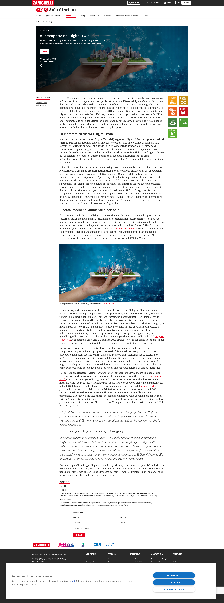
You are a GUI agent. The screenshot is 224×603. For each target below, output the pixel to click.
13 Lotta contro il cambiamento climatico (96, 495)
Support (146, 3)
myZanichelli (133, 3)
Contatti (175, 562)
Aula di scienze (64, 9)
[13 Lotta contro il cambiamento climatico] (172, 122)
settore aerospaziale (103, 505)
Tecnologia (154, 495)
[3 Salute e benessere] (183, 122)
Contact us (154, 3)
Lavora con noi (177, 559)
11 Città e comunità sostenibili (72, 493)
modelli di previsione (68, 505)
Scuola (110, 562)
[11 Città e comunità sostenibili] (172, 100)
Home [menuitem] (38, 15)
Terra (126, 505)
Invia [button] (80, 535)
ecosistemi (104, 502)
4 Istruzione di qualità (69, 495)
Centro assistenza (157, 562)
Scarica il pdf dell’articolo (41, 104)
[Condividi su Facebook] (65, 486)
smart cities (118, 505)
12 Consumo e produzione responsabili (102, 493)
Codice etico (133, 559)
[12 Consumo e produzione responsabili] (183, 100)
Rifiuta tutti (174, 582)
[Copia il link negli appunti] (61, 486)
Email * (123, 518)
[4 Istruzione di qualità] (183, 111)
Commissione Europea (121, 228)
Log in (186, 3)
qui (73, 581)
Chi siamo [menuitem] (107, 15)
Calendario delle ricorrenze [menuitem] (126, 15)
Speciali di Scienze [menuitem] (52, 15)
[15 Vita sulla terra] (172, 133)
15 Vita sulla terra (141, 495)
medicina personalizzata (120, 502)
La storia (89, 559)
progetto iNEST (149, 385)
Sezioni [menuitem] (92, 15)
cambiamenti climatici (80, 502)
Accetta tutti (174, 575)
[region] (111, 581)
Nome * (76, 518)
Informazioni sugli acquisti (159, 559)
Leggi (44, 52)
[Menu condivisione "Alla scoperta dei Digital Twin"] (41, 65)
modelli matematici (86, 505)
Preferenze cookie (174, 589)
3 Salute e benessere (123, 495)
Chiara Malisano (48, 61)
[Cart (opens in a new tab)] (178, 3)
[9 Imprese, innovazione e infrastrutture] (172, 111)
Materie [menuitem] (69, 15)
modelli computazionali (141, 502)
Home (110, 559)
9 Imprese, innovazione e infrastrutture (136, 493)
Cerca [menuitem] (146, 15)
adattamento (65, 502)
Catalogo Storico (91, 562)
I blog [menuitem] (82, 15)
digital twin (95, 502)
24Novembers (109, 304)
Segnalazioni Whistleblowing (139, 562)
